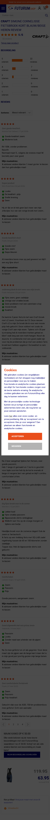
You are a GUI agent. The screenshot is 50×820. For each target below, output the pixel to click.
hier (10, 416)
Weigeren (16, 446)
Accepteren (18, 436)
